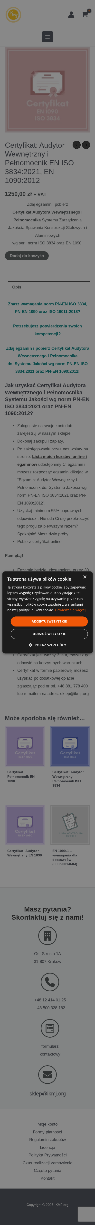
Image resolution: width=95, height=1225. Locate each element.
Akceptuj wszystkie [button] (49, 621)
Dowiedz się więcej (70, 610)
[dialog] (47, 612)
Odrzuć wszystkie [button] (49, 634)
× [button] (84, 577)
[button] (47, 645)
